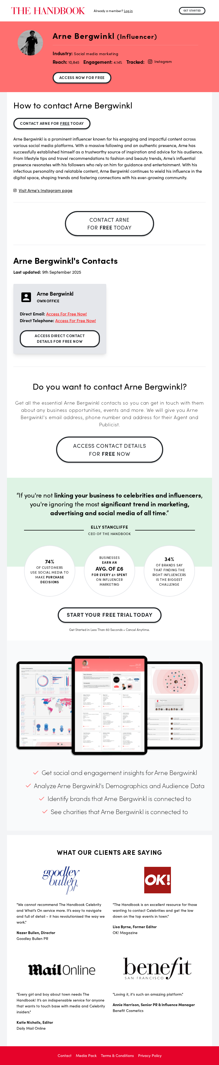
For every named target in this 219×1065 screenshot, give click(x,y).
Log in (128, 11)
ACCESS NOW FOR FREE (82, 77)
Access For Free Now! (66, 314)
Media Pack (86, 1055)
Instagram (163, 61)
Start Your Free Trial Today (109, 614)
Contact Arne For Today (52, 123)
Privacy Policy (150, 1055)
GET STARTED (192, 10)
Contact (65, 1055)
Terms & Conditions (117, 1055)
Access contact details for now (109, 449)
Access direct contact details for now (60, 338)
